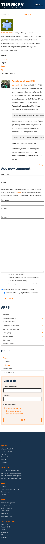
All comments (11, 293)
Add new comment (9, 73)
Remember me (10, 404)
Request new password (14, 413)
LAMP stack (5, 530)
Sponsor (4, 462)
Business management (11, 329)
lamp (3, 66)
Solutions (5, 467)
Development (7, 369)
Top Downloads (8, 521)
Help (5, 350)
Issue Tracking (5, 511)
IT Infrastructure (9, 322)
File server (4, 535)
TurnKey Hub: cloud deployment (11, 473)
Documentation (8, 372)
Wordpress (4, 532)
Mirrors (3, 454)
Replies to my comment (29, 293)
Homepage (5, 200)
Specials (6, 314)
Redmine (4, 537)
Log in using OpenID (13, 408)
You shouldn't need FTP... (24, 81)
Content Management (8, 503)
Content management (11, 325)
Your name (5, 174)
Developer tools (8, 344)
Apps (5, 307)
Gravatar (18, 193)
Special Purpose (6, 516)
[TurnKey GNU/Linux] (12, 7)
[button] (39, 5)
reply (41, 164)
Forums (10, 14)
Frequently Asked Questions (10, 489)
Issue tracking (8, 336)
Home (3, 14)
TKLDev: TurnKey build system (11, 478)
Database (6, 340)
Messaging (7, 333)
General (7, 365)
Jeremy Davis (17, 85)
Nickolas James (7, 33)
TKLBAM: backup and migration (11, 476)
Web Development (7, 508)
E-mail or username (10, 387)
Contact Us (4, 457)
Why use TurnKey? (7, 449)
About (4, 446)
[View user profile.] (7, 25)
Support (18, 14)
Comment (5, 217)
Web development (9, 318)
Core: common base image (10, 470)
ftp (2, 70)
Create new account (13, 411)
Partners (3, 459)
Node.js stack (5, 527)
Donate (3, 494)
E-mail (3, 182)
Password (7, 395)
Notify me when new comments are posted (18, 289)
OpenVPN (4, 524)
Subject (4, 208)
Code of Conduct (6, 452)
